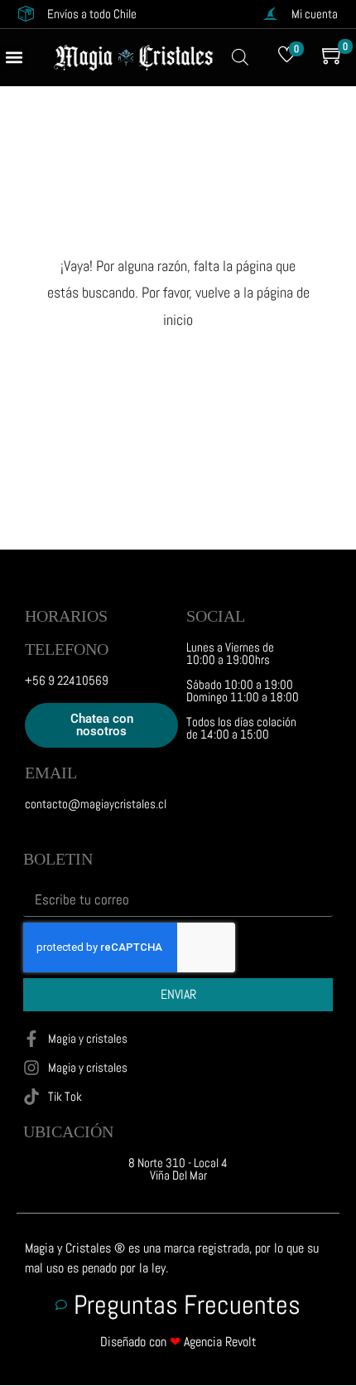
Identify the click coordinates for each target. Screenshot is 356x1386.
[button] (13, 57)
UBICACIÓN (68, 1131)
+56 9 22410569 (66, 680)
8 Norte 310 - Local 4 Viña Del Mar (178, 1169)
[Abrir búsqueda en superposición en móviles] (240, 57)
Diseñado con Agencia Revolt (178, 1341)
